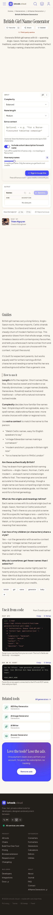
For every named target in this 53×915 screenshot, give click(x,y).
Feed (33, 903)
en (7, 820)
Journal (31, 877)
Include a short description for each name (27, 146)
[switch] (7, 146)
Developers (7, 873)
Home (10, 11)
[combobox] (26, 104)
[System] (16, 820)
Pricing (5, 850)
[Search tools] (35, 4)
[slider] (14, 161)
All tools (5, 838)
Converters (33, 838)
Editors (31, 854)
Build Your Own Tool (10, 846)
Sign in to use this (38, 173)
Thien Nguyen (18, 221)
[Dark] (20, 820)
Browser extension (10, 854)
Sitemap (24, 903)
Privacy (5, 903)
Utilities (31, 858)
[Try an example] (43, 95)
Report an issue (43, 212)
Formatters (33, 842)
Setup (48, 616)
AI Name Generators (36, 889)
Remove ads (26, 771)
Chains (5, 842)
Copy (39, 616)
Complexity (9, 99)
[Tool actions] (47, 95)
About (30, 873)
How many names (12, 157)
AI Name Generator (36, 11)
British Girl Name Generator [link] (26, 14)
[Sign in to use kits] (18, 27)
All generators (41, 699)
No (29, 212)
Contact (31, 885)
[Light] (12, 820)
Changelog (7, 862)
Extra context (10, 122)
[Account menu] (48, 4)
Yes (22, 212)
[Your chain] (42, 4)
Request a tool (8, 858)
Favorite (12, 27)
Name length (10, 110)
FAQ (30, 881)
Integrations (7, 877)
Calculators (33, 850)
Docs (4, 881)
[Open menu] (4, 4)
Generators (20, 11)
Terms (14, 903)
